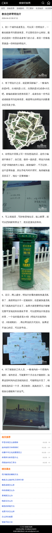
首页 (3, 8)
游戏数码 (20, 8)
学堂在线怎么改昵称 (10, 442)
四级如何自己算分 (9, 462)
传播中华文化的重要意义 (12, 452)
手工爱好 (29, 8)
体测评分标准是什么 (10, 457)
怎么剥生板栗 (7, 517)
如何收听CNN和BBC (10, 447)
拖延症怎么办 (7, 501)
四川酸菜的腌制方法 (10, 474)
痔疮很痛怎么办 (8, 490)
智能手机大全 (7, 522)
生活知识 (39, 8)
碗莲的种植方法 (8, 506)
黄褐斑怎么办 (7, 495)
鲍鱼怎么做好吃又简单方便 (13, 480)
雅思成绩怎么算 (8, 485)
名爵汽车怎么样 (8, 511)
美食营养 (10, 8)
